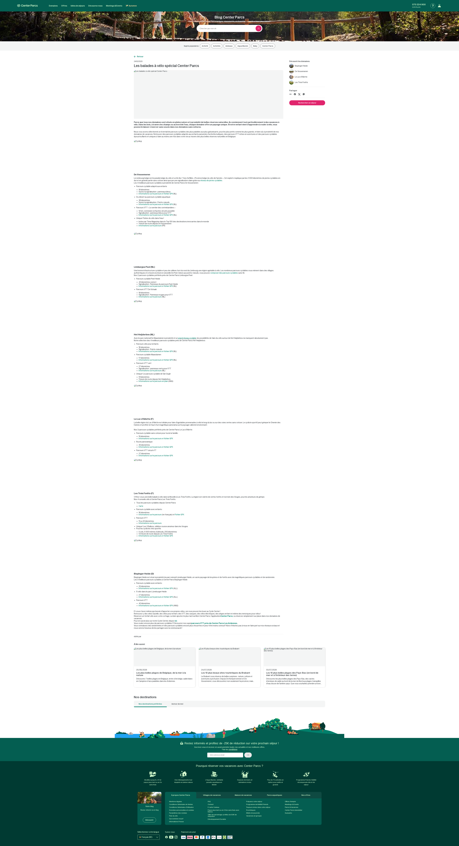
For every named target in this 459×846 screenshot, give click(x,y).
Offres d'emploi (290, 801)
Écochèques (250, 810)
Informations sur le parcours (150, 226)
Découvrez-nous (95, 6)
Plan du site (173, 816)
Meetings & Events (114, 6)
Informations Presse (176, 821)
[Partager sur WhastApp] (304, 94)
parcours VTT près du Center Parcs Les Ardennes (214, 623)
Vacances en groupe (254, 816)
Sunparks (288, 813)
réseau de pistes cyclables (211, 180)
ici (176, 621)
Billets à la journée (253, 813)
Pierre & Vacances (291, 807)
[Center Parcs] (27, 5)
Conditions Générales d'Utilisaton (181, 807)
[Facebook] (166, 837)
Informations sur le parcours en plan (153, 381)
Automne (133, 6)
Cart (140, 506)
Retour (140, 56)
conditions (233, 749)
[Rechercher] (259, 28)
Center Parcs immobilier (293, 810)
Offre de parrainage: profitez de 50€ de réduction (222, 815)
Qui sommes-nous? (176, 819)
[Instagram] (176, 837)
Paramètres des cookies (178, 813)
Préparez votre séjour (254, 801)
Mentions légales (175, 801)
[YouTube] (171, 837)
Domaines (53, 6)
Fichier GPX (179, 515)
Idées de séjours (78, 6)
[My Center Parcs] (439, 5)
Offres (64, 6)
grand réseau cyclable (187, 338)
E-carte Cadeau (213, 807)
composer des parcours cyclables (224, 273)
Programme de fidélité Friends (257, 804)
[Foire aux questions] (432, 5)
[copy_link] (290, 94)
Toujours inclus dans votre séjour (258, 807)
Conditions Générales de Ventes (181, 804)
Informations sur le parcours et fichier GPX (156, 194)
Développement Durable (217, 819)
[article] (164, 667)
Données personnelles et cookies (181, 810)
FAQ (209, 801)
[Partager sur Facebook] (295, 94)
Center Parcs (227, 616)
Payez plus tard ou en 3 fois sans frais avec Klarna (223, 811)
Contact (210, 804)
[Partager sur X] (299, 94)
